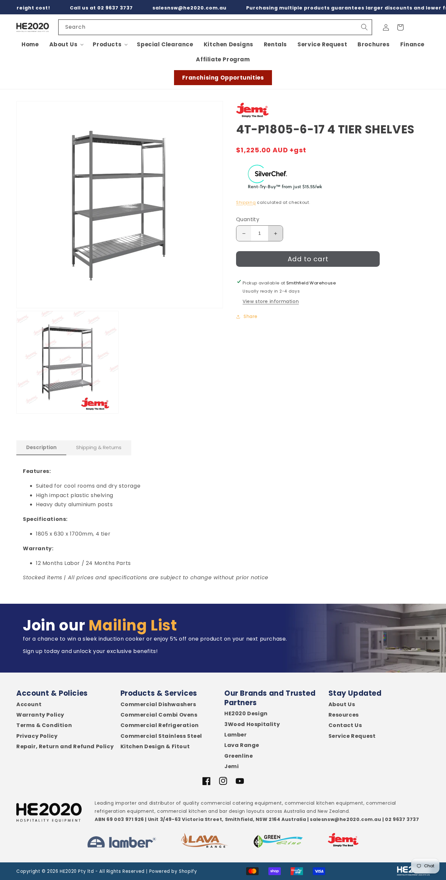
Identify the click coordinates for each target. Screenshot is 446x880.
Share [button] (251, 316)
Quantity (247, 219)
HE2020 (68, 871)
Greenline (238, 756)
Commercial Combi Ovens (159, 715)
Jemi (231, 766)
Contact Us (345, 725)
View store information (271, 301)
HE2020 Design (246, 713)
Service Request (352, 736)
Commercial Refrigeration (159, 725)
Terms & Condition (44, 725)
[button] (66, 44)
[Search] (364, 27)
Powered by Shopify (173, 871)
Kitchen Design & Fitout (155, 746)
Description (41, 447)
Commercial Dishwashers (158, 704)
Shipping (246, 202)
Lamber (235, 734)
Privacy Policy (36, 736)
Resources (343, 715)
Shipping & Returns (98, 447)
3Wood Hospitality (252, 724)
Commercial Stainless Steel (161, 736)
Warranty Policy (40, 715)
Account (28, 704)
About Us (341, 704)
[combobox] (215, 27)
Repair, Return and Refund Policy (65, 746)
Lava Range (241, 745)
